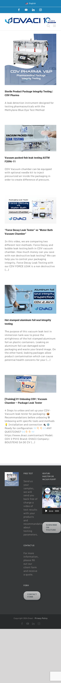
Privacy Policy (41, 618)
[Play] (46, 511)
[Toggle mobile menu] (54, 25)
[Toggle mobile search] (48, 25)
